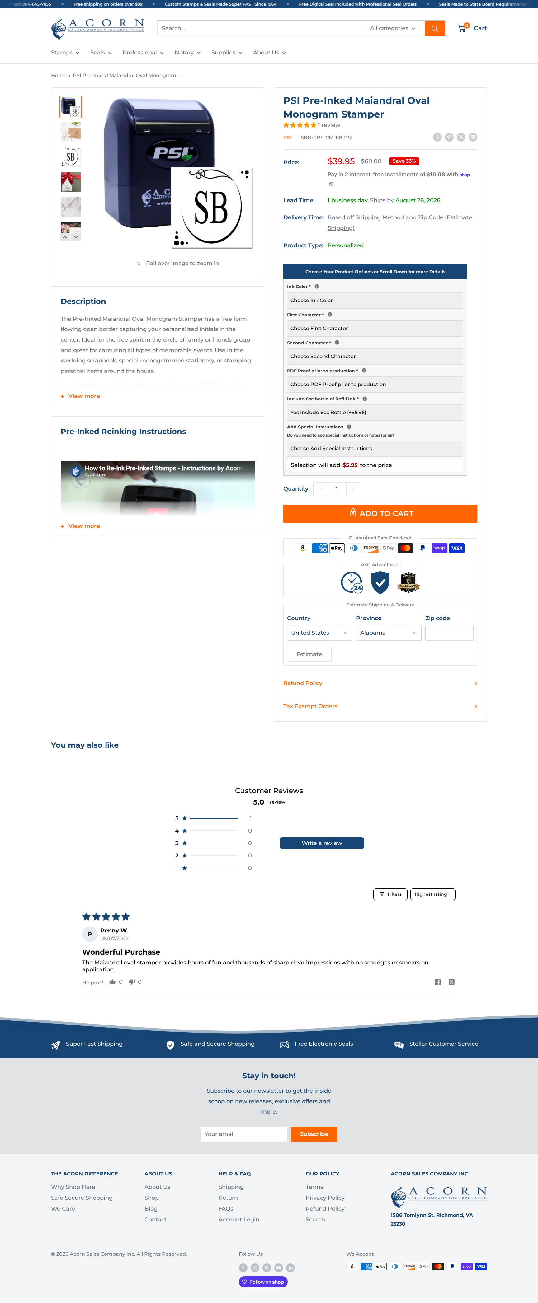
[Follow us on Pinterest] (266, 1267)
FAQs (226, 1208)
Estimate (309, 654)
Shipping (231, 1187)
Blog (151, 1208)
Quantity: (296, 488)
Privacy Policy (325, 1197)
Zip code (437, 618)
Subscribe (314, 1134)
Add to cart (386, 513)
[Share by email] (473, 137)
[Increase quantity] (353, 489)
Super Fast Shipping (94, 1043)
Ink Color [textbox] (375, 286)
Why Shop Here (73, 1187)
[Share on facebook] (437, 983)
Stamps (62, 52)
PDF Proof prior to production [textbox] (375, 370)
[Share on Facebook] (437, 137)
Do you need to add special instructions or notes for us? (340, 435)
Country (298, 618)
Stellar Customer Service (443, 1043)
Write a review (322, 843)
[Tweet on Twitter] (461, 137)
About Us (266, 52)
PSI (287, 138)
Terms (314, 1187)
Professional (140, 52)
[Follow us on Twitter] (255, 1267)
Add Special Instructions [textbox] (375, 430)
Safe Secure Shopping (82, 1197)
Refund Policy (302, 683)
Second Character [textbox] (375, 342)
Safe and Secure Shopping (218, 1043)
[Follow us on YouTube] (278, 1267)
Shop (151, 1197)
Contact (155, 1219)
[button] (300, 125)
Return (228, 1197)
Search (315, 1219)
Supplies (223, 52)
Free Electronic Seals (324, 1043)
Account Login (239, 1219)
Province (368, 618)
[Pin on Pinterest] (449, 137)
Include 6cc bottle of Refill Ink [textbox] (375, 398)
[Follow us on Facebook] (243, 1267)
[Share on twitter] (451, 983)
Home (59, 75)
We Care (63, 1208)
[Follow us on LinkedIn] (290, 1267)
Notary (184, 52)
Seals (97, 52)
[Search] (435, 28)
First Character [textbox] (375, 314)
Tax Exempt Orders (310, 706)
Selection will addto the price (341, 465)
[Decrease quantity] (320, 489)
